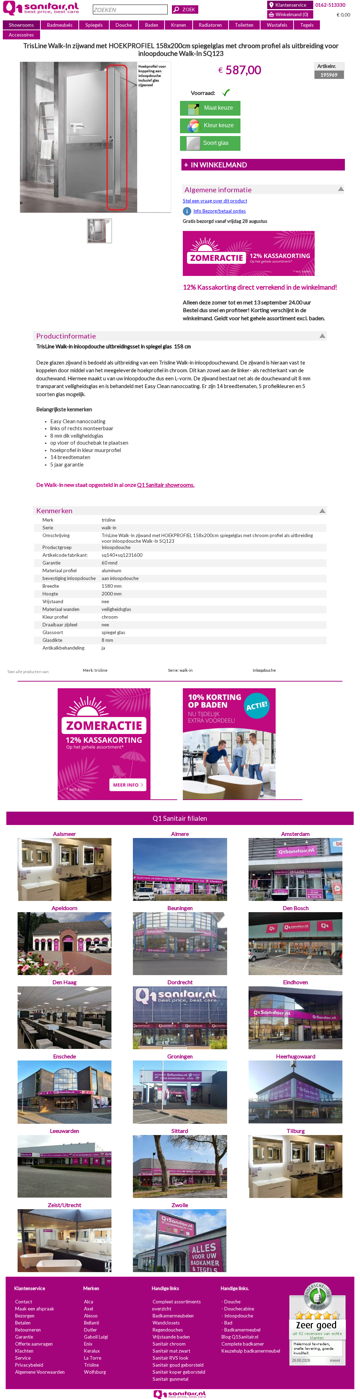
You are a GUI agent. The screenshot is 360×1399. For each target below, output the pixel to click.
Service (23, 1358)
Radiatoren (210, 25)
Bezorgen (24, 1316)
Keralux (92, 1351)
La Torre (92, 1358)
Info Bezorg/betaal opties (219, 211)
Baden (151, 25)
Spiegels (94, 25)
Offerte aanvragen (34, 1344)
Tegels (307, 25)
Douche (124, 25)
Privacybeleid (29, 1365)
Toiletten (244, 25)
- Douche (230, 1301)
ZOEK (188, 9)
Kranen (178, 25)
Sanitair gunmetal (170, 1379)
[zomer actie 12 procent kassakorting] (249, 253)
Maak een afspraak (34, 1308)
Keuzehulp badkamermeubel (250, 1351)
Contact (23, 1301)
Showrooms (21, 25)
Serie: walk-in (180, 670)
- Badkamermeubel (241, 1330)
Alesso (91, 1316)
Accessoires (21, 35)
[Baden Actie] (229, 743)
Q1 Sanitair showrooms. (165, 484)
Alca (88, 1301)
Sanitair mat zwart (171, 1351)
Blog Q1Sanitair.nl (239, 1337)
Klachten (24, 1351)
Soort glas (217, 143)
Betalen (23, 1323)
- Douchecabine (237, 1308)
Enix (88, 1344)
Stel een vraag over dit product (215, 201)
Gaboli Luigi (96, 1337)
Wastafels (277, 25)
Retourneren (28, 1330)
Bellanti (91, 1323)
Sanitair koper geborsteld (179, 1372)
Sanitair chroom (169, 1344)
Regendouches (168, 1330)
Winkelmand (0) (292, 14)
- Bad (226, 1323)
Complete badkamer (242, 1344)
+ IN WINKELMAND (215, 165)
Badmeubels (59, 25)
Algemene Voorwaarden (40, 1372)
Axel (88, 1308)
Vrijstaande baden (171, 1337)
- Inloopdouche (237, 1316)
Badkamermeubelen (173, 1316)
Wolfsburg (95, 1372)
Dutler (90, 1330)
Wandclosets (166, 1323)
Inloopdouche (264, 670)
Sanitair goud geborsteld (178, 1365)
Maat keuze (217, 108)
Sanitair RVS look (170, 1358)
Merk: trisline (95, 670)
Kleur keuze (217, 125)
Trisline (91, 1365)
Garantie (24, 1337)
